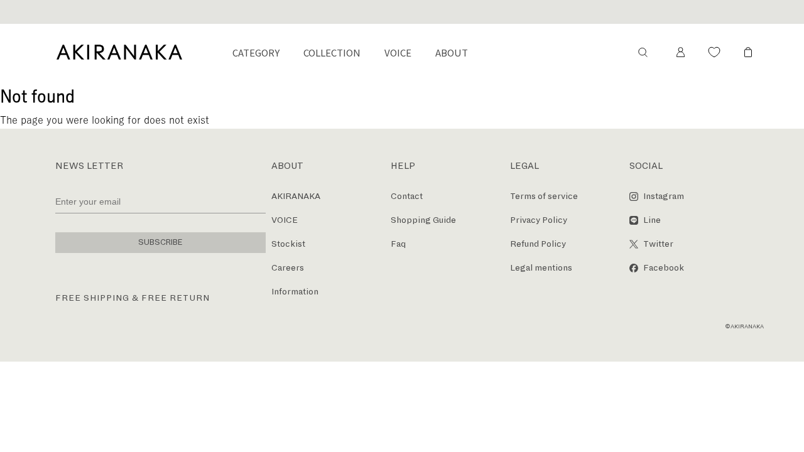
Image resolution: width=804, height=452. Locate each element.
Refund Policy (538, 244)
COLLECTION (332, 52)
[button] (642, 52)
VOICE (397, 52)
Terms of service (544, 196)
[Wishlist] (714, 52)
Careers (287, 267)
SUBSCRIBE (160, 242)
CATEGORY (256, 52)
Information (294, 291)
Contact (407, 196)
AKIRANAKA (295, 196)
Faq (398, 244)
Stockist (288, 244)
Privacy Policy (538, 220)
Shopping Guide (423, 220)
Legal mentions (541, 267)
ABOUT (451, 52)
